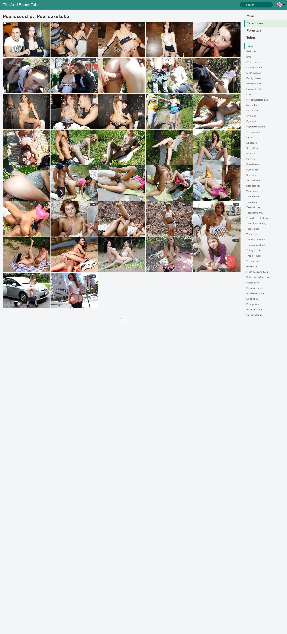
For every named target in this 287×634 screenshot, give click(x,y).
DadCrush (251, 143)
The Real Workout (255, 240)
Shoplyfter (252, 148)
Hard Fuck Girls (254, 310)
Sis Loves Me (253, 180)
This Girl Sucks (253, 250)
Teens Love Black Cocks (258, 218)
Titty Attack (253, 132)
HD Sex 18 (251, 267)
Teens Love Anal (254, 213)
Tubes (250, 37)
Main (250, 16)
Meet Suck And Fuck (257, 272)
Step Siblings (253, 186)
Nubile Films (252, 105)
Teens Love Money (256, 223)
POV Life (250, 154)
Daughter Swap (254, 67)
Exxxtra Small (253, 73)
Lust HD (250, 94)
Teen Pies (251, 202)
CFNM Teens (252, 62)
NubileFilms (252, 111)
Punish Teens (253, 164)
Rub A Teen (252, 170)
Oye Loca (251, 116)
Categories (254, 23)
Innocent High (253, 84)
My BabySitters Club (257, 100)
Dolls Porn (252, 299)
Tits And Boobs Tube (21, 5)
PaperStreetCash (255, 127)
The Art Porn (253, 234)
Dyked (250, 137)
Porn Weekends (254, 288)
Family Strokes (254, 78)
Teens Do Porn (254, 207)
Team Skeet (252, 191)
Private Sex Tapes (256, 293)
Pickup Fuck (252, 304)
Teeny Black (252, 229)
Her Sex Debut (254, 315)
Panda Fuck (252, 283)
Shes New (251, 175)
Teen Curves (252, 197)
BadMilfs (251, 51)
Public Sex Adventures (258, 277)
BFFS (248, 57)
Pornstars (253, 30)
